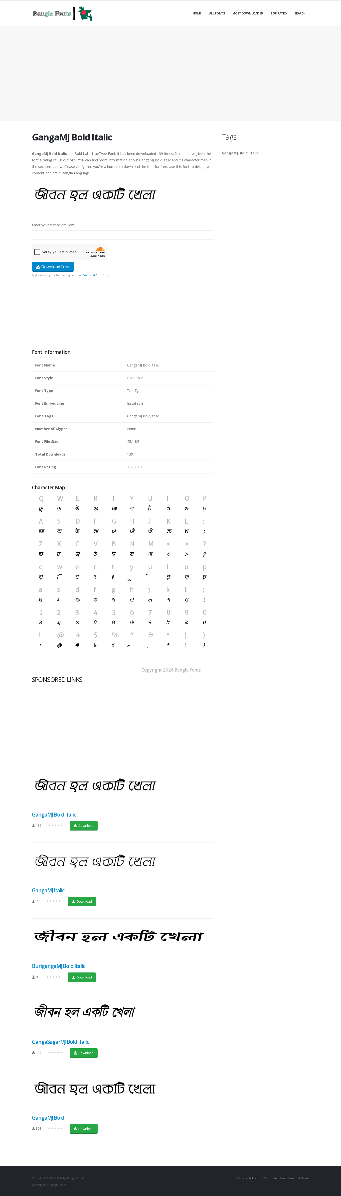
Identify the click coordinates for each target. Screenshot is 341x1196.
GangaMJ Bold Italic (54, 814)
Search (300, 13)
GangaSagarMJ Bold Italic (60, 1041)
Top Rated (279, 13)
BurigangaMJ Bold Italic (58, 965)
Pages (305, 1178)
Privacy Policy (247, 1178)
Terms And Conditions (279, 1178)
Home (197, 13)
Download (86, 825)
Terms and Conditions (95, 275)
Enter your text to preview (53, 225)
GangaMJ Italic (48, 890)
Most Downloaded (247, 13)
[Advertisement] (170, 73)
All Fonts (217, 13)
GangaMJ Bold (48, 1117)
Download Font (55, 266)
